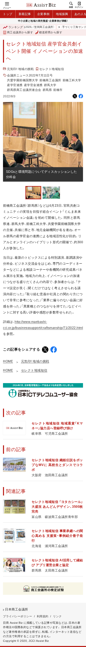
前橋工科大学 (72, 80)
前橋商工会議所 (50, 80)
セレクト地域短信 (51, 69)
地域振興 (62, 14)
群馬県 (47, 90)
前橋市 (58, 90)
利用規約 (42, 616)
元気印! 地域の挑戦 (20, 69)
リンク (57, 616)
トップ (7, 14)
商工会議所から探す (20, 32)
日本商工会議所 (16, 609)
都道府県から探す (50, 32)
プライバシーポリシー (17, 616)
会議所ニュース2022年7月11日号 (30, 75)
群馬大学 (50, 85)
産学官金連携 (33, 85)
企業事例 (43, 14)
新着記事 (25, 14)
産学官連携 (15, 85)
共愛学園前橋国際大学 (22, 80)
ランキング (15, 27)
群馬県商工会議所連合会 (24, 90)
